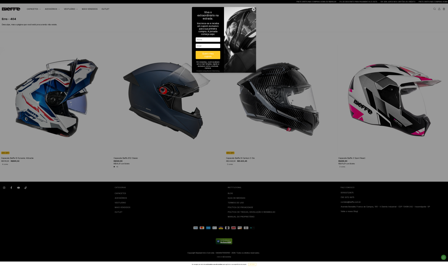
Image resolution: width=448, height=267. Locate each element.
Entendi (252, 264)
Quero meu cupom (208, 55)
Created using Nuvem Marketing (207, 71)
